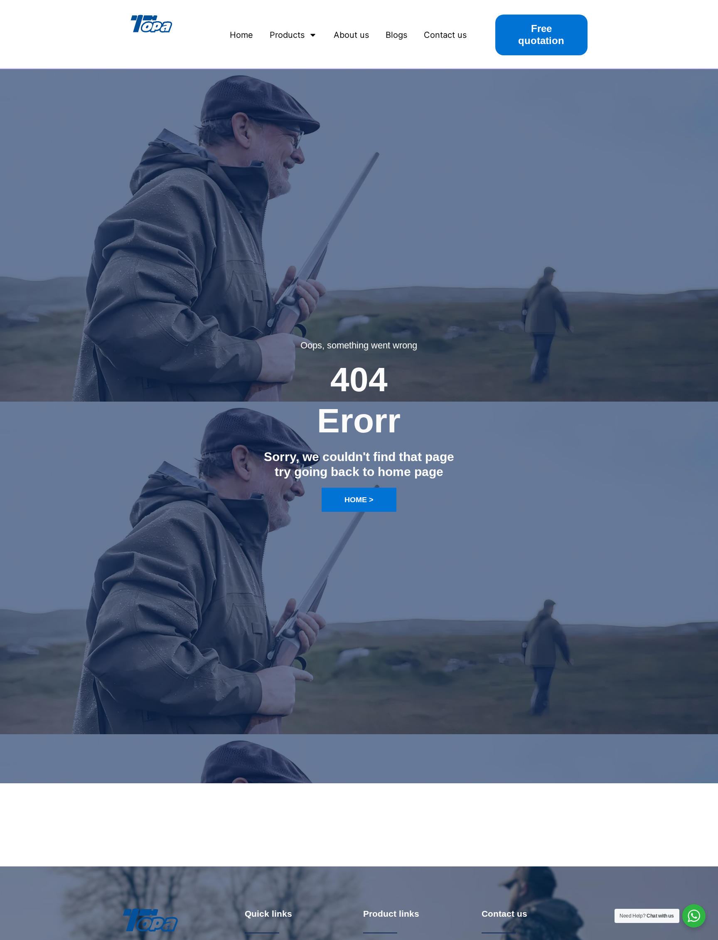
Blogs (396, 35)
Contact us (445, 35)
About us (351, 35)
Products (287, 35)
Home (241, 35)
